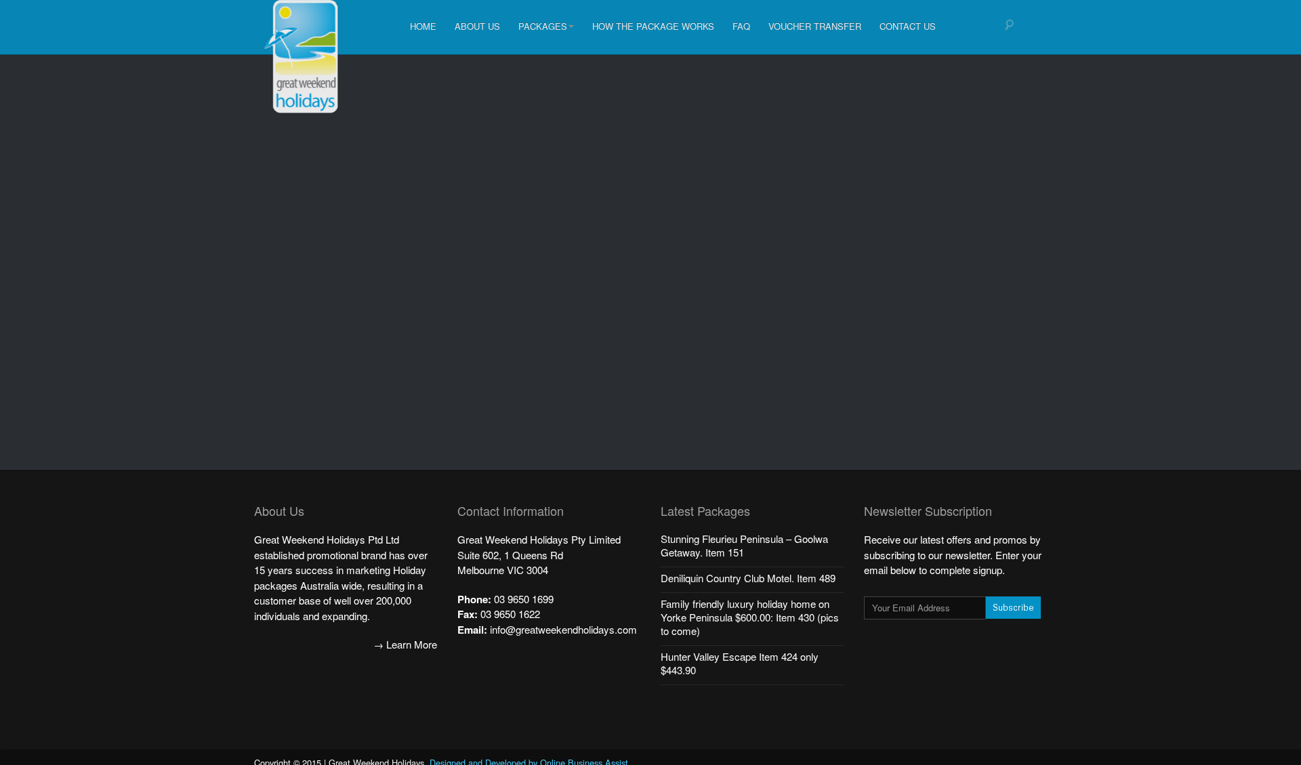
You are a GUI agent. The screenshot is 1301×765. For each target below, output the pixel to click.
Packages (542, 26)
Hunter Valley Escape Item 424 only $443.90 (740, 663)
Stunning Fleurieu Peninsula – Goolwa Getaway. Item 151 (744, 545)
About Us (477, 26)
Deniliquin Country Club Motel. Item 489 (748, 578)
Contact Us (908, 26)
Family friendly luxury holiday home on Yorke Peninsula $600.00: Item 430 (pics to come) (750, 617)
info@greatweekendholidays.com (563, 629)
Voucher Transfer (814, 26)
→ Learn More (405, 644)
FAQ (741, 26)
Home (423, 26)
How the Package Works (653, 26)
